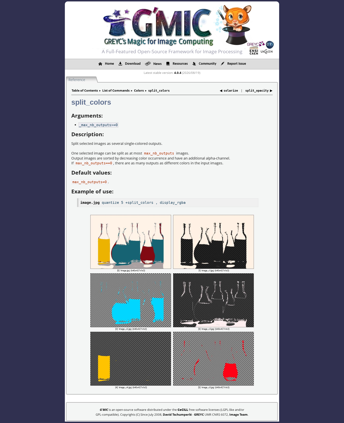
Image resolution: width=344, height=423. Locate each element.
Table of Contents (85, 90)
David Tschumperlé (177, 414)
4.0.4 (177, 73)
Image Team (238, 414)
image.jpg (90, 202)
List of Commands (116, 90)
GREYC (199, 414)
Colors (139, 90)
